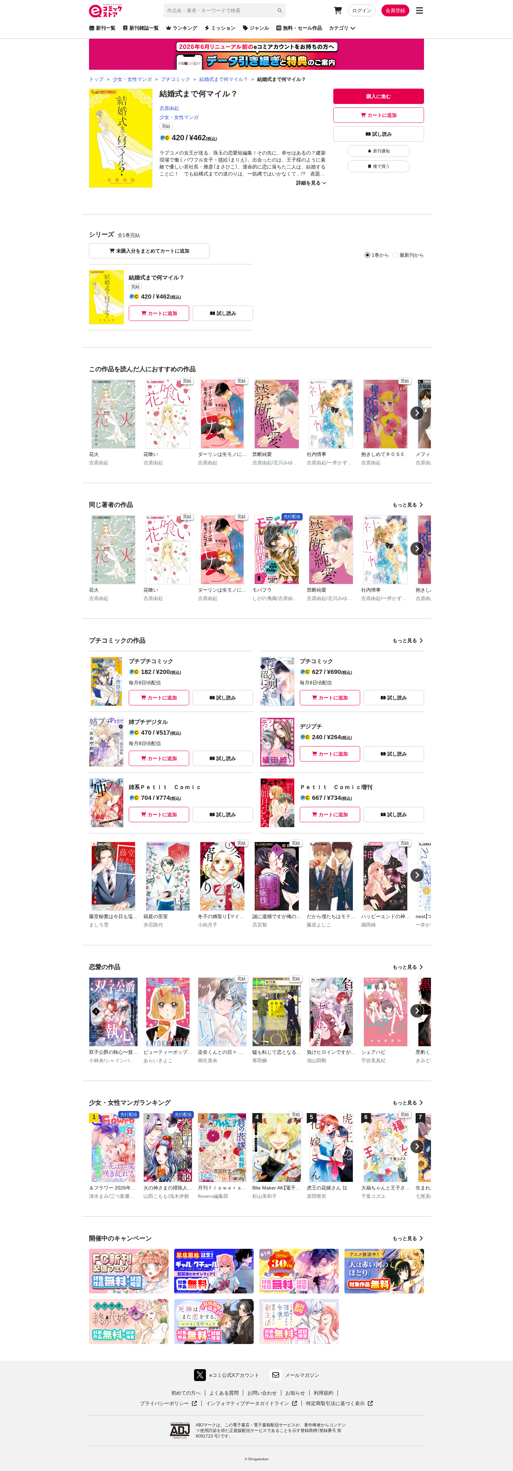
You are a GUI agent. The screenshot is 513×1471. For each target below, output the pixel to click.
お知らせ (295, 1393)
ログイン (362, 10)
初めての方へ (186, 1393)
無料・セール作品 (302, 28)
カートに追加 (382, 115)
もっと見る (405, 505)
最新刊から (412, 255)
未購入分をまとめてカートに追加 (152, 251)
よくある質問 (224, 1393)
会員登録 (395, 10)
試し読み (382, 134)
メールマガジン (302, 1375)
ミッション (223, 28)
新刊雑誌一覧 (144, 28)
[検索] (280, 10)
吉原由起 (169, 108)
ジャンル (259, 28)
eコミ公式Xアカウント (228, 1376)
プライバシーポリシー (168, 1404)
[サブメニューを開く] (419, 10)
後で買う (381, 166)
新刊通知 (381, 151)
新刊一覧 (106, 28)
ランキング (185, 28)
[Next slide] (417, 413)
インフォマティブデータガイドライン (247, 1404)
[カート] (337, 10)
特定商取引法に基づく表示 (339, 1404)
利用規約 (323, 1393)
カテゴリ (339, 28)
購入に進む (378, 96)
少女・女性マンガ (179, 117)
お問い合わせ (262, 1393)
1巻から (380, 255)
